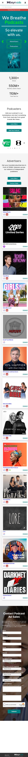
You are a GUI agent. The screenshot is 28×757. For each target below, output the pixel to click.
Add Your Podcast (14, 130)
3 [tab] (12, 148)
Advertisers (14, 41)
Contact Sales (14, 183)
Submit (14, 711)
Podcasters (14, 46)
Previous (3, 41)
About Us (7, 755)
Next (25, 41)
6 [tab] (19, 148)
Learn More (14, 124)
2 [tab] (10, 148)
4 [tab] (14, 148)
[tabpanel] (14, 41)
